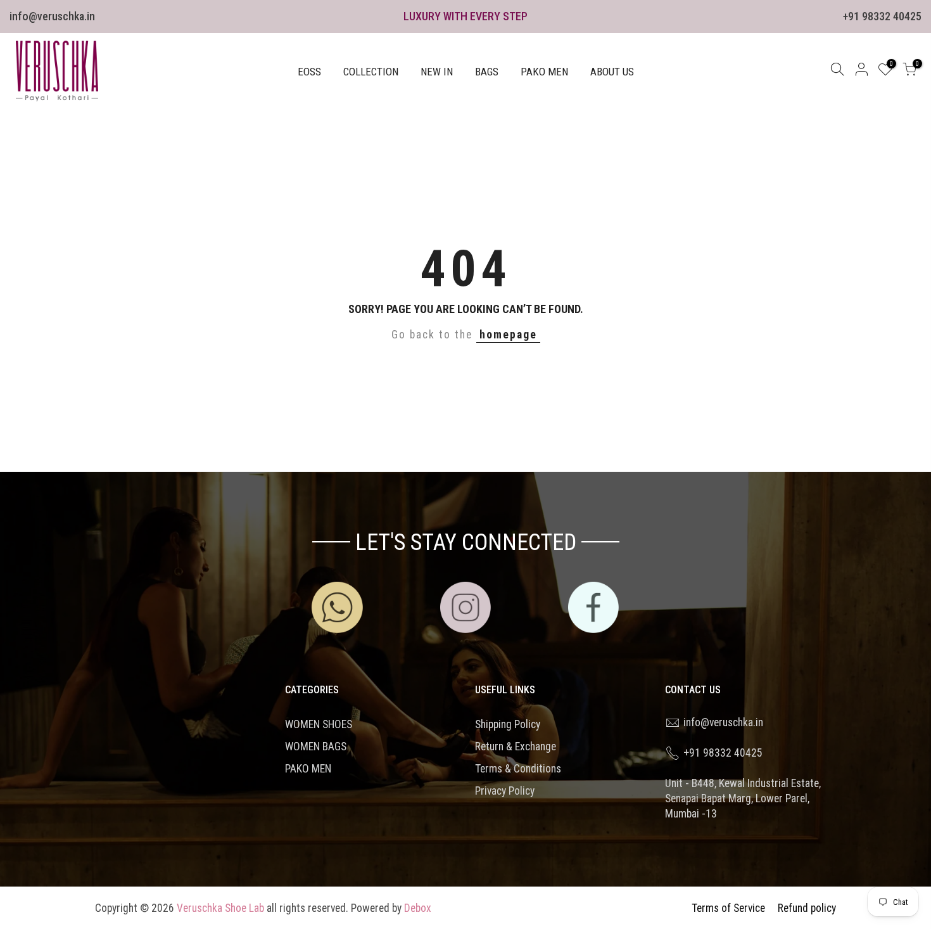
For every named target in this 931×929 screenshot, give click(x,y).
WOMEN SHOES (318, 724)
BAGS (486, 71)
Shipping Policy (507, 724)
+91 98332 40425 (882, 16)
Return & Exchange (515, 746)
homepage (508, 334)
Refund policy (807, 908)
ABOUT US (612, 71)
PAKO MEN (544, 71)
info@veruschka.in (52, 16)
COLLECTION (370, 71)
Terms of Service (728, 908)
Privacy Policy (505, 791)
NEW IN (437, 71)
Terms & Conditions (518, 768)
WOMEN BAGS (315, 746)
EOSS (309, 71)
